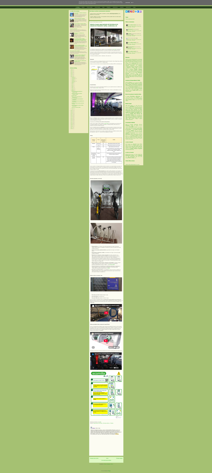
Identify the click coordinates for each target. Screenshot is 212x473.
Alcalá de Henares (129, 124)
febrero (73, 90)
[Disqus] (106, 440)
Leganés (127, 132)
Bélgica (137, 154)
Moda (132, 72)
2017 (72, 114)
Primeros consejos (89, 7)
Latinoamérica (133, 156)
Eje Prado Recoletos (133, 109)
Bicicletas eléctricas (106, 423)
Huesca (126, 146)
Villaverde (140, 118)
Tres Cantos (131, 139)
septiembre (73, 81)
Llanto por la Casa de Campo (76, 107)
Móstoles (131, 134)
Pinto (141, 134)
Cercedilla (131, 126)
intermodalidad (127, 77)
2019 (72, 111)
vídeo (97, 87)
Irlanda (126, 156)
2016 (72, 115)
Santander (130, 147)
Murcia (130, 146)
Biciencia (140, 83)
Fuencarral (136, 110)
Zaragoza (130, 149)
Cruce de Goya (127, 108)
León (128, 146)
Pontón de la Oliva (128, 135)
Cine (137, 65)
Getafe (133, 130)
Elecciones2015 (128, 110)
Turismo (137, 76)
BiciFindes (132, 83)
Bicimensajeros (140, 61)
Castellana (130, 107)
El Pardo (140, 109)
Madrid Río (128, 112)
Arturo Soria (138, 105)
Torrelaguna (140, 138)
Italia (129, 156)
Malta (137, 156)
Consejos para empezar (129, 66)
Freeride (126, 70)
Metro (141, 112)
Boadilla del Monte (135, 125)
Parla (139, 134)
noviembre (73, 78)
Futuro (129, 70)
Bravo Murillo (136, 106)
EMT (137, 108)
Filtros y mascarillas (130, 98)
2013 (72, 119)
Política (127, 74)
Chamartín (133, 107)
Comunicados (140, 84)
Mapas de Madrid (135, 112)
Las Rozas (140, 131)
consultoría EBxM (112, 264)
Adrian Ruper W (130, 29)
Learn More (127, 2)
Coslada (137, 128)
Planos (103, 7)
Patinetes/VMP (128, 7)
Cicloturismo (133, 65)
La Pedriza (136, 131)
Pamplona (139, 146)
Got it (132, 2)
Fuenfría (140, 129)
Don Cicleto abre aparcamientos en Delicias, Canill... (77, 92)
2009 (72, 124)
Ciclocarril (127, 65)
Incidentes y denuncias (137, 70)
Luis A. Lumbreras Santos (132, 42)
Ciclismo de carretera (131, 64)
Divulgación (108, 7)
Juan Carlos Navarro (131, 46)
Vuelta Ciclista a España (136, 148)
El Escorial (128, 129)
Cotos (140, 128)
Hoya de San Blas (138, 130)
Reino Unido (131, 157)
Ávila (133, 149)
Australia (132, 154)
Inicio (107, 458)
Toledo (138, 147)
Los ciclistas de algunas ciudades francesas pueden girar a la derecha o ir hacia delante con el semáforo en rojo (80, 39)
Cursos (135, 66)
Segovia (133, 147)
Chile (141, 154)
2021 (72, 76)
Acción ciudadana (128, 82)
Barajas (141, 105)
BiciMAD (83, 7)
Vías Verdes (127, 149)
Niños (136, 72)
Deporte (133, 67)
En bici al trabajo (97, 7)
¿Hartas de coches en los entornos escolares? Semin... (77, 94)
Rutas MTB (135, 90)
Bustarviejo (140, 125)
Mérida (135, 146)
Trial (135, 76)
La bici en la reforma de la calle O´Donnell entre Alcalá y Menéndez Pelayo (80, 45)
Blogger (109, 470)
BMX (141, 60)
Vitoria (129, 148)
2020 (72, 110)
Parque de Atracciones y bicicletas (79, 18)
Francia (136, 155)
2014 (72, 118)
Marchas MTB (139, 71)
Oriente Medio (140, 156)
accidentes (140, 76)
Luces (138, 98)
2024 (72, 72)
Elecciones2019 (133, 110)
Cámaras (141, 97)
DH (139, 66)
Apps (126, 60)
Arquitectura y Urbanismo (131, 60)
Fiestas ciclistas (138, 69)
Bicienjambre (136, 61)
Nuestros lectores (134, 87)
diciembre (73, 77)
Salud (141, 75)
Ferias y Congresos (129, 69)
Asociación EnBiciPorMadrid (136, 82)
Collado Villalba (128, 128)
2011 (72, 122)
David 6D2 (129, 33)
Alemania (127, 154)
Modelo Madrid (127, 113)
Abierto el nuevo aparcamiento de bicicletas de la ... (77, 97)
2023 (72, 73)
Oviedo (137, 146)
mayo (73, 86)
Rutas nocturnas (132, 75)
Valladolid (126, 148)
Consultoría (122, 7)
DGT (138, 66)
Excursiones (127, 68)
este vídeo (114, 49)
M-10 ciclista (131, 111)
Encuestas (140, 67)
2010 (72, 123)
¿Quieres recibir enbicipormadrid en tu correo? (132, 164)
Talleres (133, 76)
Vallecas (138, 118)
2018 (72, 113)
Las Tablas (127, 111)
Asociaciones (138, 60)
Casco (137, 63)
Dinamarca (128, 155)
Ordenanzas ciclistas (134, 73)
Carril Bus (130, 63)
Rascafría (129, 136)
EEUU (133, 155)
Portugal (126, 157)
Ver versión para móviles (106, 460)
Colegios (134, 7)
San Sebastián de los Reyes (133, 137)
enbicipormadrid (128, 91)
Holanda (140, 155)
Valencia (140, 147)
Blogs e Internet (128, 62)
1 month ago (133, 31)
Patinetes (111, 423)
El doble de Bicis (74, 95)
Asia (130, 154)
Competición (140, 65)
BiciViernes (137, 83)
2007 (72, 127)
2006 (72, 128)
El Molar (132, 129)
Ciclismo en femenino (138, 64)
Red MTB (137, 74)
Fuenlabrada (128, 130)
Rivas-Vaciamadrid (134, 136)
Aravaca (134, 105)
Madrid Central (139, 111)
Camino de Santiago (132, 144)
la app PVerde (106, 123)
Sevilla (136, 147)
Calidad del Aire (115, 7)
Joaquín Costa (140, 110)
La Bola (129, 131)
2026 (72, 69)
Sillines (141, 99)
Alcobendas (136, 124)
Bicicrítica (132, 61)
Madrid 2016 (135, 111)
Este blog (77, 7)
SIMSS (109, 268)
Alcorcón (140, 124)
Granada (137, 145)
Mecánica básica (131, 99)
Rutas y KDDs (137, 75)
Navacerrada (135, 134)
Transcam (127, 139)
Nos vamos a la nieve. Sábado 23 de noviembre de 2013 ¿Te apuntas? (80, 55)
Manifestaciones (134, 71)
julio (72, 83)
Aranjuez (128, 125)
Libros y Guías (127, 71)
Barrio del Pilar (127, 106)
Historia (132, 70)
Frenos (136, 98)
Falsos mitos (135, 68)
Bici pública (127, 61)
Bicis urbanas (131, 97)
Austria (134, 154)
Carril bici (134, 63)
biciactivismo (140, 90)
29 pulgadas (127, 96)
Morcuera (127, 134)
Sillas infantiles (137, 99)
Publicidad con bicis (132, 74)
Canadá (139, 154)
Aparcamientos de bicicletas (98, 423)
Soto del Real (131, 138)
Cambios (134, 97)
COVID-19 (133, 62)
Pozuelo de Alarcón (135, 135)
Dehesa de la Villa (133, 108)
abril (72, 87)
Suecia (135, 157)
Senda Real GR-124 (130, 118)
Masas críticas (128, 72)
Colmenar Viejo (133, 128)
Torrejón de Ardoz (136, 138)
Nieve (134, 72)
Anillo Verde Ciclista (129, 105)
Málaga (133, 146)
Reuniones (130, 90)
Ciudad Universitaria (138, 107)
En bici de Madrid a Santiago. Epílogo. (80, 23)
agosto (73, 82)
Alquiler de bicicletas (128, 59)
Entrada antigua (119, 458)
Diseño (136, 67)
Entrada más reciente (94, 458)
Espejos (126, 98)
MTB (131, 71)
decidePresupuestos (129, 119)
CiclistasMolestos (134, 84)
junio (72, 85)
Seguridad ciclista (128, 76)
